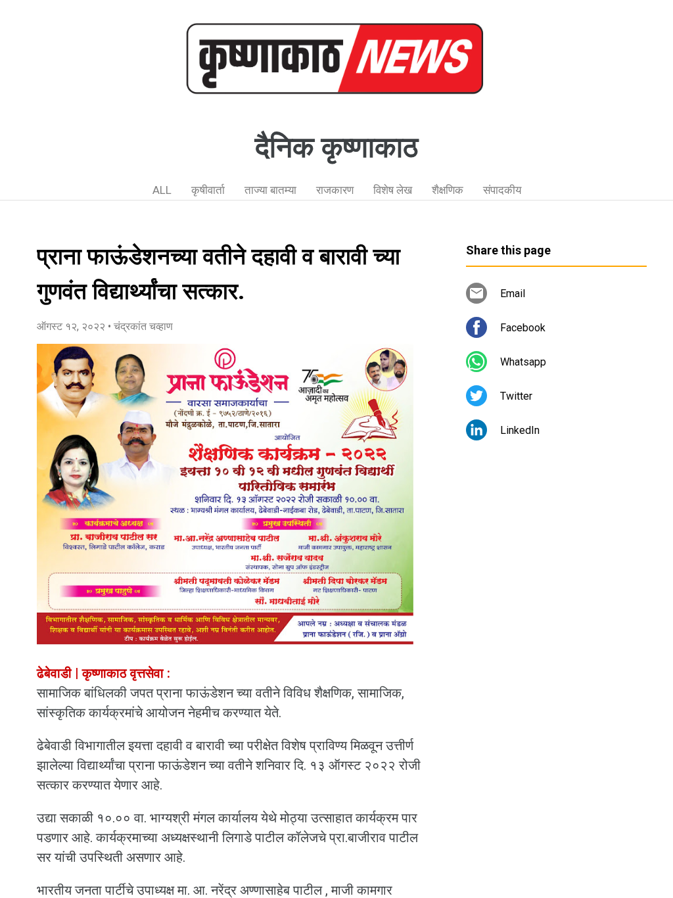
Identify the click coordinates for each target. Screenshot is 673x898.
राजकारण (335, 190)
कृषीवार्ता (208, 190)
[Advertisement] (556, 572)
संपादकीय (502, 190)
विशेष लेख (392, 190)
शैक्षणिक (447, 190)
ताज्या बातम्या (270, 190)
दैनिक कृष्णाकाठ (336, 147)
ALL (162, 190)
